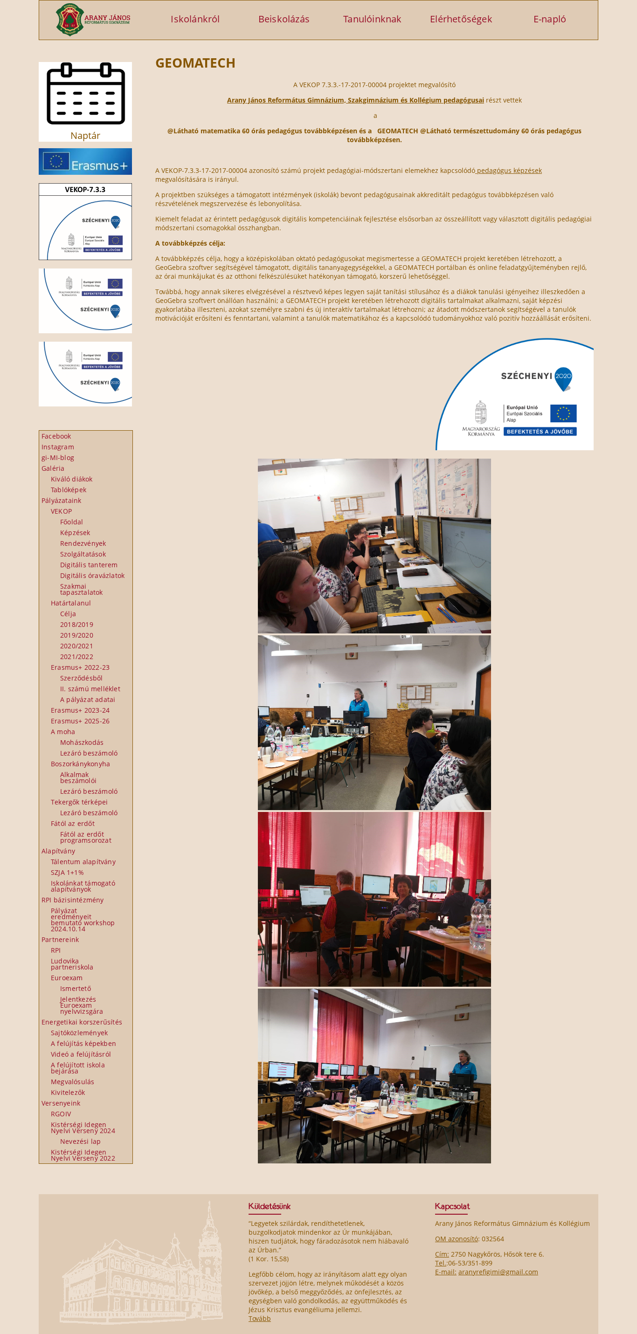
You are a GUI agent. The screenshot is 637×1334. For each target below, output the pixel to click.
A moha (63, 731)
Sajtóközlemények (79, 1032)
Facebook (56, 436)
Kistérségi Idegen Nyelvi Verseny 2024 (83, 1127)
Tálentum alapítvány (83, 861)
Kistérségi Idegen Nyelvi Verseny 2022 (83, 1155)
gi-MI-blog (58, 457)
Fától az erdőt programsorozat (85, 837)
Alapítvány (58, 850)
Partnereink (60, 939)
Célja (68, 613)
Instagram (58, 446)
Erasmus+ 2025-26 (80, 720)
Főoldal (71, 521)
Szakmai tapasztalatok (81, 589)
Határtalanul (71, 602)
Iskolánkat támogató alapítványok (83, 886)
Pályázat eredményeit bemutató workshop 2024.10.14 (83, 919)
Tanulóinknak (372, 18)
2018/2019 (76, 624)
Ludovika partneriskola (72, 963)
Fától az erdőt (73, 823)
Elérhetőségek (461, 18)
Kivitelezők (68, 1092)
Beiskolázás (284, 18)
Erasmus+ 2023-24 (80, 710)
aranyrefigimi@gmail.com (498, 1271)
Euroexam (67, 977)
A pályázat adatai (87, 699)
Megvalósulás (72, 1081)
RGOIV (61, 1113)
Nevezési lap (80, 1141)
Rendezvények (83, 543)
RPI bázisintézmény (73, 899)
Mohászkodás (82, 742)
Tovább (260, 1318)
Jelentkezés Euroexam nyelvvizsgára (82, 1005)
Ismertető (75, 988)
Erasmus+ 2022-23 (80, 667)
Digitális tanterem (89, 564)
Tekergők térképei (79, 802)
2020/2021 (76, 645)
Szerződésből (81, 678)
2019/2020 (76, 635)
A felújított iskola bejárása (78, 1067)
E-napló (549, 18)
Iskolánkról (195, 18)
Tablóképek (68, 489)
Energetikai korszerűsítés (82, 1022)
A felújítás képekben (83, 1043)
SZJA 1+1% (67, 872)
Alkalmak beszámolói (78, 777)
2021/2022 (76, 656)
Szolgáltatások (83, 554)
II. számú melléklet (90, 688)
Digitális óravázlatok (92, 575)
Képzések (75, 532)
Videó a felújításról (81, 1054)
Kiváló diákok (72, 478)
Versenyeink (61, 1103)
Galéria (53, 468)
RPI (56, 950)
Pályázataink (61, 500)
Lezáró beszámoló (89, 753)
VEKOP (61, 511)
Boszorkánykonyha (80, 763)
